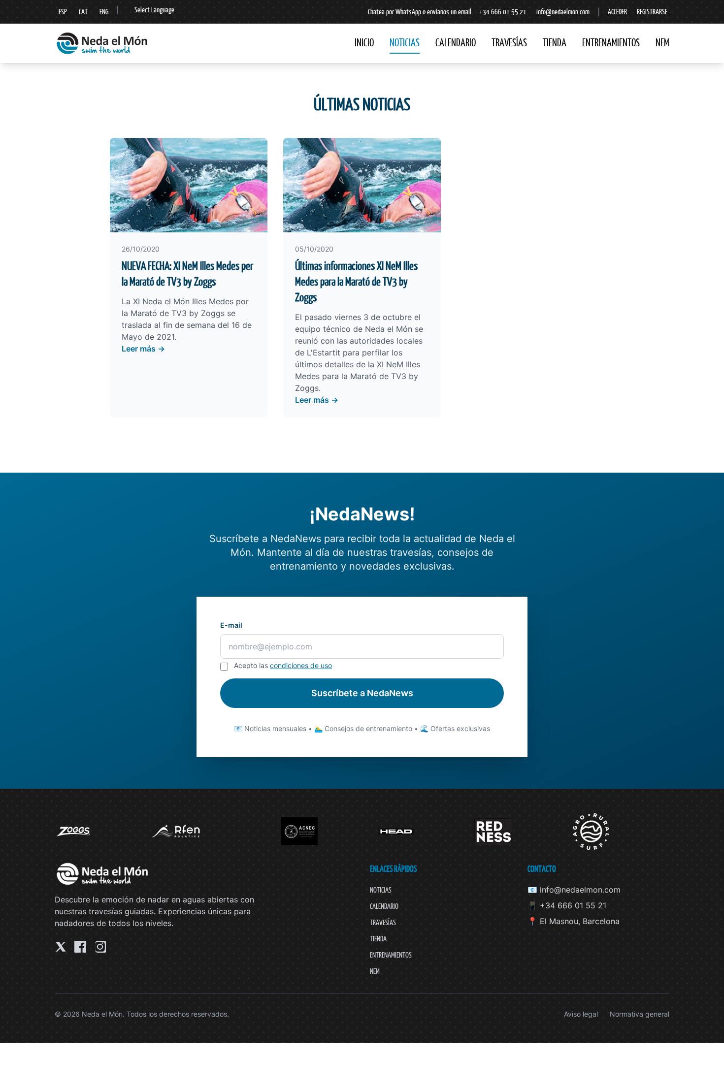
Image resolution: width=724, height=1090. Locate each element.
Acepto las (283, 665)
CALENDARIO (455, 42)
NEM (662, 42)
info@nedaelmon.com (563, 11)
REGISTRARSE (652, 11)
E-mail (231, 625)
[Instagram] (100, 947)
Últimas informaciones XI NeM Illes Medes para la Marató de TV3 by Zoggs (356, 281)
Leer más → (143, 348)
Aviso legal (581, 1014)
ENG (103, 11)
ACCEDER (617, 11)
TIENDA (554, 42)
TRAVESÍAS (509, 42)
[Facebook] (80, 947)
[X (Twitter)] (60, 947)
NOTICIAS (405, 42)
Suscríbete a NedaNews (362, 693)
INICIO (364, 42)
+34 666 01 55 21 (503, 11)
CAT (83, 11)
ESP (63, 11)
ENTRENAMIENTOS (611, 42)
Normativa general (639, 1014)
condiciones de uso (301, 665)
